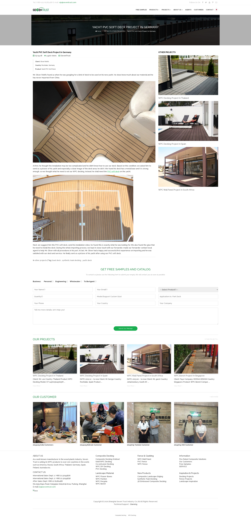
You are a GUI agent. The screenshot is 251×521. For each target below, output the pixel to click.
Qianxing (133, 504)
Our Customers (185, 462)
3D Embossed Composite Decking (151, 481)
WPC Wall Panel (144, 459)
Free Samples (185, 464)
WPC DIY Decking (103, 466)
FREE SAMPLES (141, 10)
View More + (37, 386)
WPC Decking (132, 515)
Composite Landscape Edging (150, 476)
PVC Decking (101, 469)
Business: (37, 281)
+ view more (213, 397)
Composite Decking (120, 515)
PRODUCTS (153, 10)
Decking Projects (186, 476)
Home (99, 31)
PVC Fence (142, 462)
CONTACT (209, 10)
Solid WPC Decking (104, 462)
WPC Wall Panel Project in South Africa (176, 190)
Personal (48, 281)
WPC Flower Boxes (104, 476)
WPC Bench (101, 484)
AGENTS (188, 10)
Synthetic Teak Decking (71, 260)
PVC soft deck (113, 171)
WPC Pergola (101, 481)
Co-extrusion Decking (105, 464)
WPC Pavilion (101, 479)
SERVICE (183, 466)
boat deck (56, 260)
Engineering (60, 281)
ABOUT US (177, 10)
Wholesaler (75, 281)
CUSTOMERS (198, 10)
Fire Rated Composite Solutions (192, 459)
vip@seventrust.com (67, 2)
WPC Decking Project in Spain (172, 144)
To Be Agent (89, 281)
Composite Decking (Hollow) (108, 459)
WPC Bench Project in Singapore (189, 376)
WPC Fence (142, 464)
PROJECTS (166, 10)
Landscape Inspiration (188, 481)
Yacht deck (87, 260)
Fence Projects (185, 479)
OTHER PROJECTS (118, 31)
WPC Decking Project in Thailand (173, 98)
